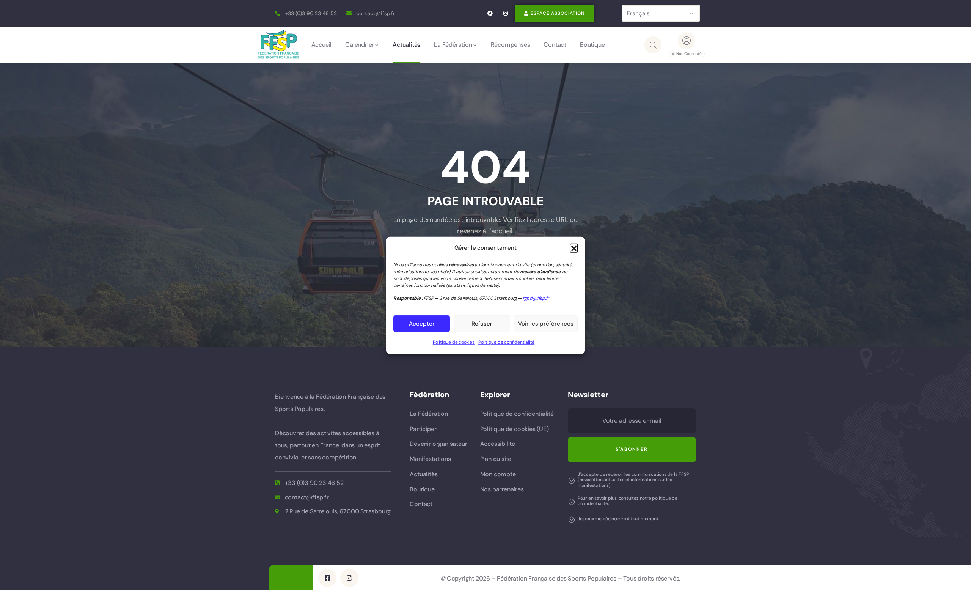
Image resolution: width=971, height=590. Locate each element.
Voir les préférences (545, 323)
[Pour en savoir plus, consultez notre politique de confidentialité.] (571, 502)
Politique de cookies (454, 342)
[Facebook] (490, 13)
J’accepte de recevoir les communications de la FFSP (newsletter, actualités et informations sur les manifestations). (633, 479)
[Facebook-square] (327, 578)
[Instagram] (505, 13)
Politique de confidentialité (506, 342)
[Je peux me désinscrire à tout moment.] (571, 520)
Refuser (481, 323)
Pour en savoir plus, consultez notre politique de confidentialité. (627, 501)
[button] (574, 248)
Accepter (422, 323)
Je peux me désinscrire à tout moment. (619, 519)
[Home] (278, 44)
